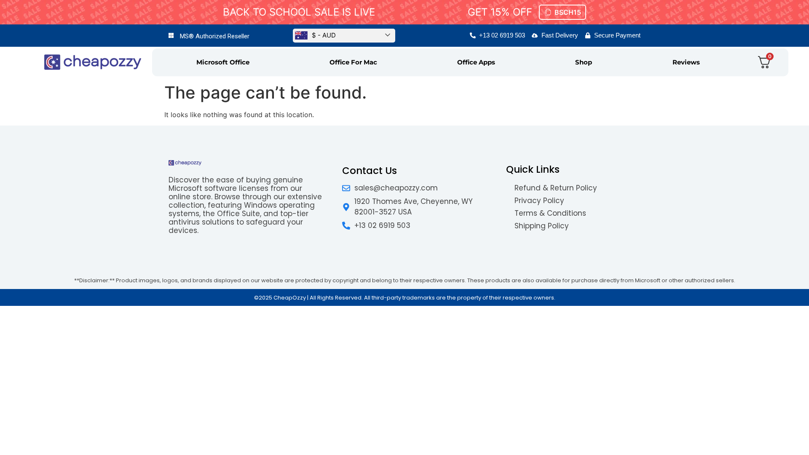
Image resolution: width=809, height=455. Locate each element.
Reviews (686, 62)
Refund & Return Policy (555, 188)
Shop (583, 62)
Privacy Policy (539, 200)
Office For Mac (353, 62)
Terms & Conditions (550, 213)
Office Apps (476, 62)
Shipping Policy (541, 226)
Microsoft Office (222, 62)
